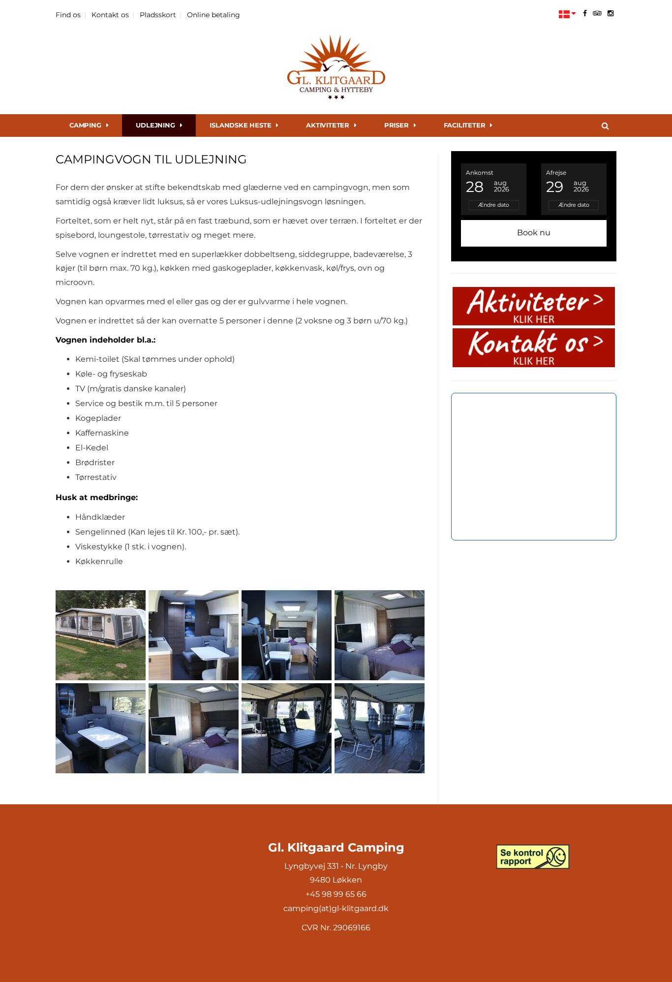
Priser (396, 125)
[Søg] (605, 125)
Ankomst (479, 172)
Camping (85, 125)
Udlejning (155, 125)
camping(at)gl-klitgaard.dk (336, 908)
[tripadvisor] (597, 13)
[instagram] (610, 13)
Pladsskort (158, 14)
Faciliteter (465, 125)
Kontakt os (110, 14)
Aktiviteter (327, 125)
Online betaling (213, 14)
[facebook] (585, 13)
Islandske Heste (240, 125)
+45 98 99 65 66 (336, 894)
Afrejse (556, 172)
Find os (68, 14)
